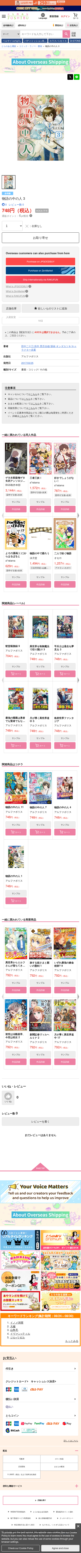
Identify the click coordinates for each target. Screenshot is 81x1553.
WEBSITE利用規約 (18, 1512)
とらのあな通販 (9, 45)
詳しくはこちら (71, 1440)
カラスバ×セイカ (58, 40)
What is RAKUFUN (17, 295)
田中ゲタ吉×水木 (14, 494)
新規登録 (54, 16)
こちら (34, 394)
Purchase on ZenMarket (40, 270)
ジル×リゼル (17, 1337)
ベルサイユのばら (12, 40)
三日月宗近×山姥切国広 (41, 567)
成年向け (22, 25)
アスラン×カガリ (63, 567)
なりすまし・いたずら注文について (55, 1525)
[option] (40, 127)
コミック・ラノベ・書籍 (30, 45)
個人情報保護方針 (45, 1518)
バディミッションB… (35, 40)
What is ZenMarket (16, 291)
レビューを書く (40, 1121)
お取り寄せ (40, 237)
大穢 (12, 1326)
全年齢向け (8, 25)
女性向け (74, 25)
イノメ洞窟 (16, 1322)
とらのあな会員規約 (40, 1512)
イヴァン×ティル (20, 1333)
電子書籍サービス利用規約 (20, 1518)
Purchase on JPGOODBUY (40, 261)
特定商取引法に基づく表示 (24, 1525)
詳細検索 (74, 34)
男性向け (59, 25)
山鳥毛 (14, 1330)
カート (18, 673)
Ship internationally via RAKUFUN (40, 279)
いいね (8, 1101)
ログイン (65, 16)
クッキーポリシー (66, 1518)
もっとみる (71, 1341)
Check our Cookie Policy (20, 1548)
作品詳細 (16, 508)
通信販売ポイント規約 (64, 1512)
